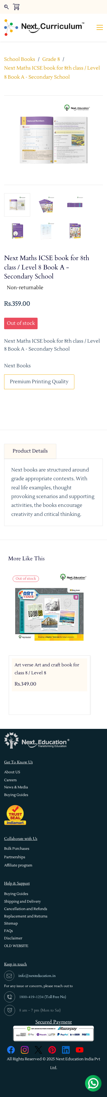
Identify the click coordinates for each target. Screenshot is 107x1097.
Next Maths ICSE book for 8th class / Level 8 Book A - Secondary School (52, 72)
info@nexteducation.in (37, 975)
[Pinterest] (52, 1049)
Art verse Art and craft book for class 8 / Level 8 (47, 669)
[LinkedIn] (65, 1049)
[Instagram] (24, 1049)
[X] (38, 1049)
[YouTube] (79, 1049)
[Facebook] (10, 1049)
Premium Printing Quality (39, 382)
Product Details (30, 451)
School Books (19, 59)
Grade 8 (51, 59)
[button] (12, 772)
